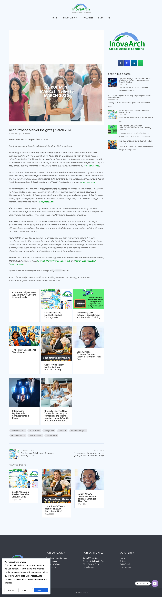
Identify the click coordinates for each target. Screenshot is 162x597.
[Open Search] (109, 18)
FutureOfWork (34, 431)
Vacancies (88, 18)
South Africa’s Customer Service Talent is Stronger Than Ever (89, 355)
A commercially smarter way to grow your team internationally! (24, 294)
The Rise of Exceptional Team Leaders (24, 351)
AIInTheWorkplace (17, 431)
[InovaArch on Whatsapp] (140, 63)
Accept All (41, 590)
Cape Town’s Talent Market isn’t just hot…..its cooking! (54, 367)
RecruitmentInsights (78, 431)
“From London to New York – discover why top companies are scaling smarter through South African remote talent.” (56, 416)
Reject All (26, 590)
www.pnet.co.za (92, 165)
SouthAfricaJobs (35, 435)
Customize (11, 590)
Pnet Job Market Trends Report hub (53, 261)
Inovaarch (62, 431)
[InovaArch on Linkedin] (134, 63)
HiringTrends (49, 431)
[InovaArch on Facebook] (121, 63)
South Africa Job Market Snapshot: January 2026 (53, 315)
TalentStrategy (51, 435)
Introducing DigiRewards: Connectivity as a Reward (20, 414)
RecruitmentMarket (18, 435)
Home (54, 18)
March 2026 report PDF (86, 261)
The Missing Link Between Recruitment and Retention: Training (88, 315)
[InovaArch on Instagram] (127, 63)
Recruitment (25, 133)
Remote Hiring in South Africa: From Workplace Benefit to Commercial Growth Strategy (135, 80)
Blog (101, 18)
